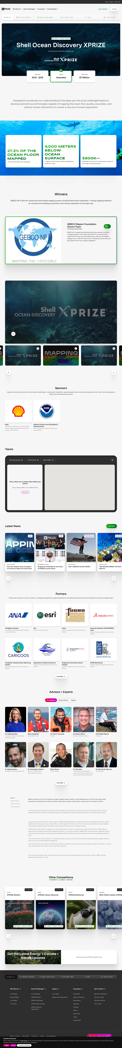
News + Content (15, 1036)
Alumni (75, 1010)
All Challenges (35, 994)
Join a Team (98, 1004)
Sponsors (76, 1004)
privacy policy (23, 1040)
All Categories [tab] (51, 700)
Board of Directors (78, 997)
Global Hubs (77, 1020)
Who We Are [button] (17, 9)
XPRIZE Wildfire (36, 997)
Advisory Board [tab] (63, 700)
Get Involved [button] (103, 9)
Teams (75, 1017)
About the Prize (15, 804)
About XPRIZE (14, 997)
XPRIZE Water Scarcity (38, 1004)
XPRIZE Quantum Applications (36, 1008)
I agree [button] (6, 1045)
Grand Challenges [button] (29, 9)
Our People (13, 1000)
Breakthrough (15, 801)
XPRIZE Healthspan (37, 1000)
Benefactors (77, 1000)
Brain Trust (76, 1013)
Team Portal (117, 1)
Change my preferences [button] (24, 1045)
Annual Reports (51, 1036)
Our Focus (6, 17)
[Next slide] (113, 372)
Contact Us (34, 1036)
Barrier (13, 798)
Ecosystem (76, 994)
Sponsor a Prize (99, 997)
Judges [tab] (73, 700)
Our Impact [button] (40, 9)
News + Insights (109, 1)
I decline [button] (13, 1045)
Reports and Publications (59, 997)
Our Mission (14, 994)
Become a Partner (99, 1000)
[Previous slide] (8, 578)
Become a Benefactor (100, 994)
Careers (42, 1036)
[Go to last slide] (8, 372)
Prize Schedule (15, 806)
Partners (75, 1007)
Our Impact (55, 994)
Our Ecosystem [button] (52, 9)
